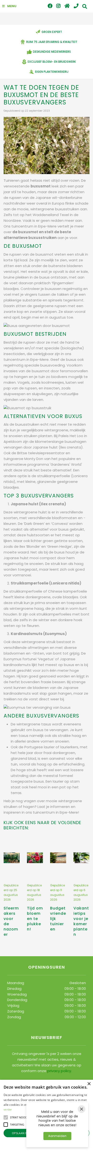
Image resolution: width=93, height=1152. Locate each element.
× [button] (89, 1084)
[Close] (81, 1109)
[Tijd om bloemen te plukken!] (35, 857)
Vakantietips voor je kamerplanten (81, 921)
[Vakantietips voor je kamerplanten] (81, 857)
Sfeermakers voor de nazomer (11, 921)
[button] (5, 1117)
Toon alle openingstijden (29, 1025)
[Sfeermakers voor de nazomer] (12, 857)
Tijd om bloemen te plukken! (35, 918)
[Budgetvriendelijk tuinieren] (58, 857)
